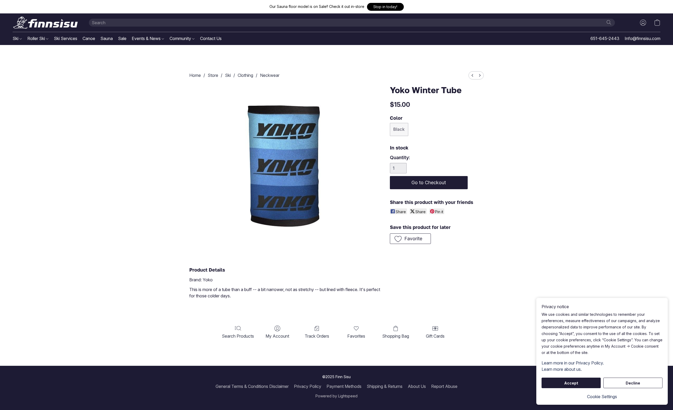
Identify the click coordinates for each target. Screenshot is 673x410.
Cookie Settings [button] (602, 396)
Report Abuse (444, 386)
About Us (417, 386)
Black (399, 129)
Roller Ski (36, 38)
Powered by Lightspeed (336, 396)
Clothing (245, 75)
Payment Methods (344, 386)
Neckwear (269, 75)
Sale (122, 38)
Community (181, 38)
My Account (277, 336)
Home (195, 75)
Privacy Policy (307, 386)
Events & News (147, 38)
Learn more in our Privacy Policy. (573, 363)
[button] (385, 7)
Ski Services (65, 38)
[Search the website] (609, 22)
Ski (16, 38)
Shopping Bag (395, 336)
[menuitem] (472, 75)
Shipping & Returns (384, 386)
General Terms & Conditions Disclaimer (252, 386)
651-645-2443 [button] (604, 38)
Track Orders (317, 336)
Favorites (356, 336)
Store (213, 75)
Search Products (238, 336)
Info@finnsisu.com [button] (642, 38)
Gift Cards (435, 336)
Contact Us (211, 38)
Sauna (106, 38)
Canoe (89, 38)
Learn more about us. (562, 369)
